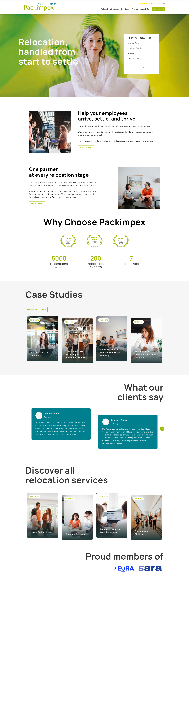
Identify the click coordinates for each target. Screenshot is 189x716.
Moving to (132, 53)
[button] (162, 428)
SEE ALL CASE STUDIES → (36, 309)
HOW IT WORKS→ (86, 148)
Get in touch (158, 9)
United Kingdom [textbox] (136, 48)
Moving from (133, 43)
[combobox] (141, 48)
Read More (34, 320)
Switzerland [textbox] (134, 58)
